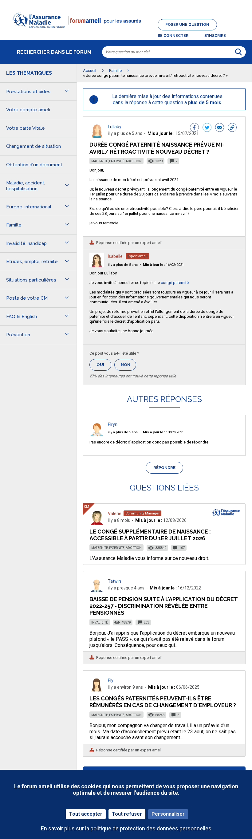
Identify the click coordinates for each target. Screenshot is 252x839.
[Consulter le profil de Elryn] (96, 434)
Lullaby (114, 126)
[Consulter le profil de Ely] (96, 690)
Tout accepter (85, 814)
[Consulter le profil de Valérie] (96, 523)
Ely (110, 680)
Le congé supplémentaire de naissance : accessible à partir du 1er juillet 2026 (150, 535)
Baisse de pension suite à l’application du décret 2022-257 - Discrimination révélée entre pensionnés (163, 606)
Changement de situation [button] (33, 146)
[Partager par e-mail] (219, 128)
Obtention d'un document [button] (34, 164)
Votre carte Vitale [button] (25, 128)
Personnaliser (168, 814)
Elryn (112, 424)
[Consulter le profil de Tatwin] (96, 590)
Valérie (114, 513)
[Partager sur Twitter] (207, 128)
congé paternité (175, 282)
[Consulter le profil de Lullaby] (96, 136)
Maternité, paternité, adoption (116, 161)
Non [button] (128, 366)
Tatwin (114, 581)
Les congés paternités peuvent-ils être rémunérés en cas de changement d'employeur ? (162, 701)
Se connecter (173, 35)
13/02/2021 (163, 432)
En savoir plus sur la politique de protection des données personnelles (126, 828)
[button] (126, 32)
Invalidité (99, 622)
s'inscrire (215, 35)
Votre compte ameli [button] (28, 109)
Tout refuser (127, 814)
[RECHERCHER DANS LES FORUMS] (238, 52)
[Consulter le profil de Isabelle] (96, 266)
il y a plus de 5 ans (123, 265)
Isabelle (115, 256)
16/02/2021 (163, 265)
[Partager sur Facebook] (194, 128)
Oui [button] (103, 364)
